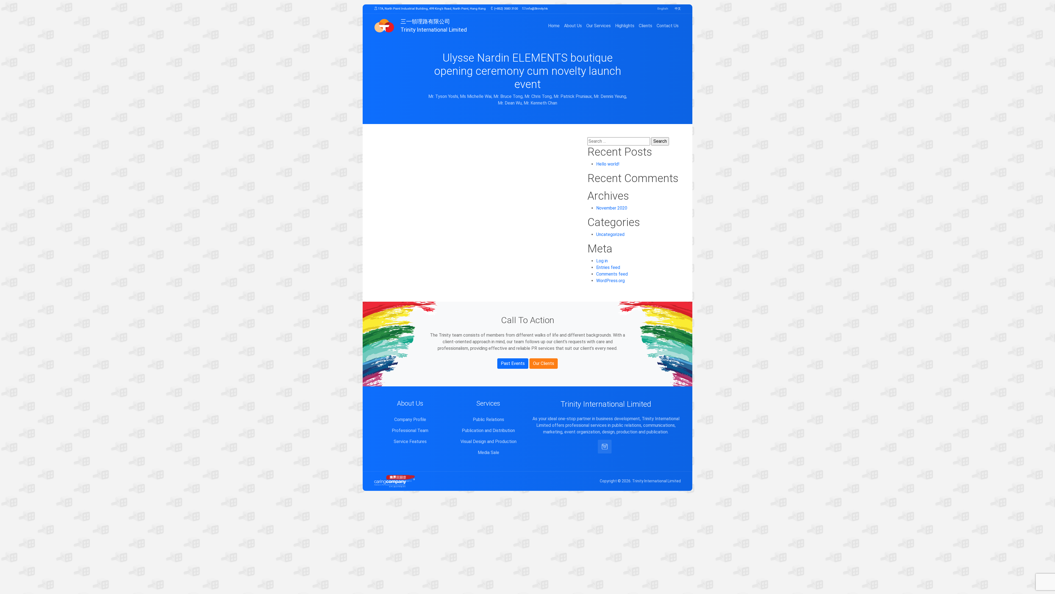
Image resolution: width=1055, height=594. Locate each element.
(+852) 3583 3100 (505, 8)
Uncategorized (610, 234)
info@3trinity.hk (536, 8)
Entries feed (608, 267)
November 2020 (611, 208)
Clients (645, 25)
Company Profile (410, 419)
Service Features (410, 441)
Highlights (624, 25)
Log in (602, 260)
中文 (678, 8)
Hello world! (608, 164)
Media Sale (488, 452)
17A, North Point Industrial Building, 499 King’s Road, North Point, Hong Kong (431, 8)
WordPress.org (610, 280)
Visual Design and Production (488, 441)
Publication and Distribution (488, 430)
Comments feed (612, 274)
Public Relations (488, 419)
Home (554, 25)
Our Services (598, 25)
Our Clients (543, 363)
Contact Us (668, 25)
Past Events (513, 363)
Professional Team (410, 430)
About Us (573, 25)
